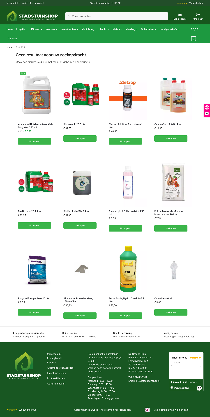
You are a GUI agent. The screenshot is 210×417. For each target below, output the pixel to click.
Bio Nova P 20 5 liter (74, 124)
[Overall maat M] (173, 269)
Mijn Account (54, 353)
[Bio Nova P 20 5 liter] (82, 95)
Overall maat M (163, 298)
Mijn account (179, 18)
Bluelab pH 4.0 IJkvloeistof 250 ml (126, 213)
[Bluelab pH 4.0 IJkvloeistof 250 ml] (128, 182)
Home (9, 47)
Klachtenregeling (56, 373)
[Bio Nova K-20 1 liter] (37, 182)
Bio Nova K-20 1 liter (29, 211)
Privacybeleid (54, 358)
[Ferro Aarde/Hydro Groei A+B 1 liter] (128, 269)
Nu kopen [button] (34, 141)
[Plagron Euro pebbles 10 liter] (37, 269)
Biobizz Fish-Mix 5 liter (76, 211)
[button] (197, 34)
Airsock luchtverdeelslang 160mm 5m (78, 300)
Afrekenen (198, 18)
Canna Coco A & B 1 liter (168, 124)
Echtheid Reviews (57, 378)
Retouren (52, 362)
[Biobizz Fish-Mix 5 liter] (82, 182)
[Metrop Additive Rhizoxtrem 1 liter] (128, 95)
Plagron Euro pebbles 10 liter (34, 298)
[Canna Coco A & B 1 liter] (173, 95)
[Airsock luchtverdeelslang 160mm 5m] (82, 269)
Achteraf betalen (56, 383)
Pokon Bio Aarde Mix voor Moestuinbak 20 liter (169, 213)
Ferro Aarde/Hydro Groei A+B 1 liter (126, 300)
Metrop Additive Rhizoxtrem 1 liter (125, 126)
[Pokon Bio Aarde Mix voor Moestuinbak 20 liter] (173, 182)
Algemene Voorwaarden (60, 367)
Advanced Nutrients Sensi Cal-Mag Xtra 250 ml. (35, 126)
